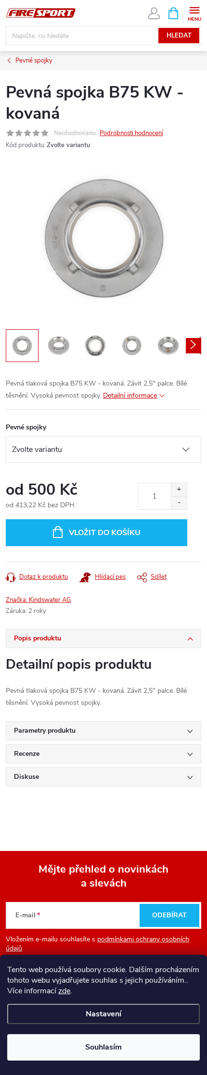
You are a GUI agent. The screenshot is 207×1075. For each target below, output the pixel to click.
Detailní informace (130, 395)
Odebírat (169, 915)
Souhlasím (103, 1047)
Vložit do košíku (105, 532)
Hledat (179, 35)
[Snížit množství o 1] (179, 502)
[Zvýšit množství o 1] (179, 489)
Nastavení (103, 1014)
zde (64, 991)
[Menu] (194, 12)
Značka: (38, 600)
